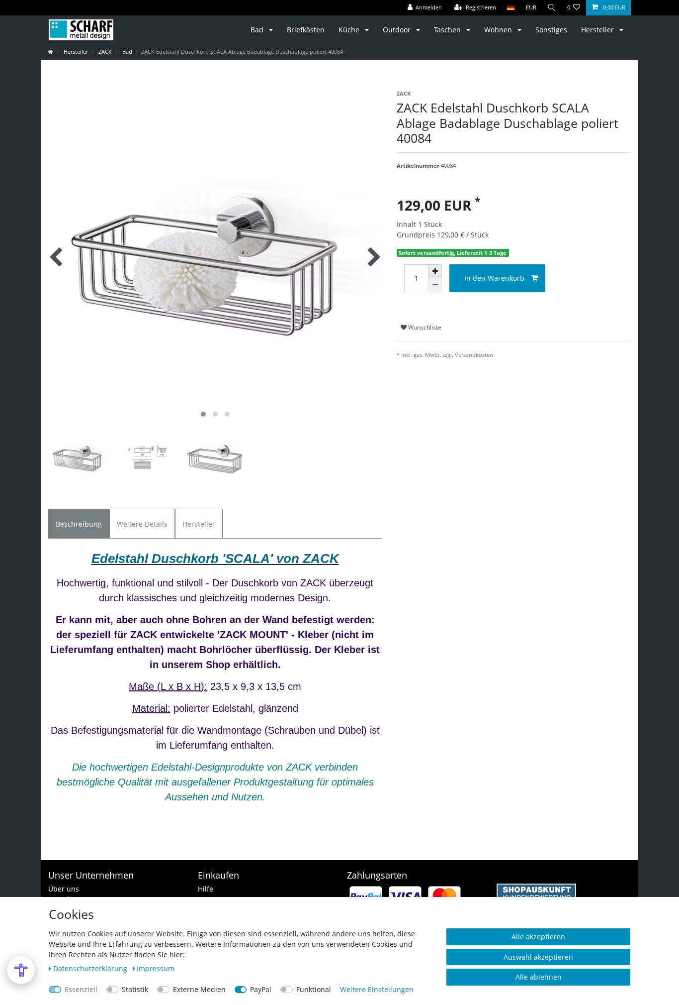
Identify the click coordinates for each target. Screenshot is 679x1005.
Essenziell (81, 989)
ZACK (104, 51)
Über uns (63, 888)
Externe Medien (199, 989)
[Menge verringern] (435, 285)
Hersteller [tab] (198, 524)
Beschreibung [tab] (79, 524)
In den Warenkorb (494, 278)
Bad (258, 29)
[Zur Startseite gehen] (50, 51)
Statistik (135, 989)
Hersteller (598, 29)
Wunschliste (424, 327)
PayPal (260, 989)
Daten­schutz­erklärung (91, 968)
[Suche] (552, 7)
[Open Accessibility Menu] (21, 970)
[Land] (511, 7)
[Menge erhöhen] (435, 271)
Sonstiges (551, 29)
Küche (350, 29)
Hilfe (205, 888)
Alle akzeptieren (538, 936)
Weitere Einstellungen (377, 989)
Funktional (313, 989)
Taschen (448, 29)
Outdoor (398, 29)
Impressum (155, 968)
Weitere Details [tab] (142, 524)
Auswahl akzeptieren (538, 957)
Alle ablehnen (538, 977)
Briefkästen (306, 29)
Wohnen (499, 29)
